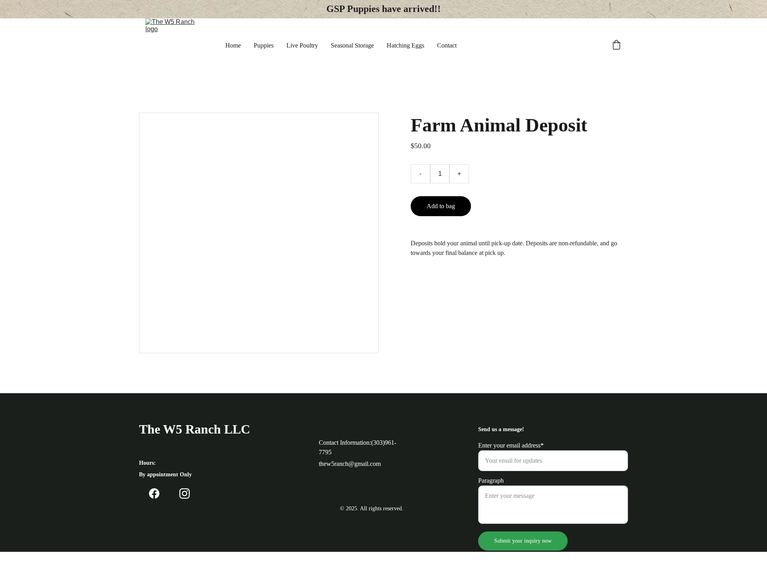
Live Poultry (302, 45)
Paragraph (491, 480)
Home (233, 45)
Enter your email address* (511, 445)
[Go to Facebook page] (154, 493)
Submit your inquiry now (523, 541)
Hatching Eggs (405, 45)
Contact (447, 45)
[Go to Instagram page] (184, 493)
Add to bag (441, 206)
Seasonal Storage (352, 45)
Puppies (264, 45)
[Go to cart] (616, 46)
